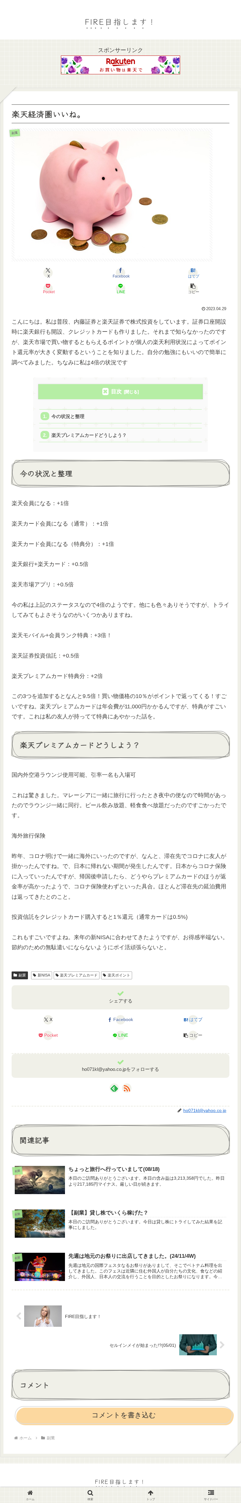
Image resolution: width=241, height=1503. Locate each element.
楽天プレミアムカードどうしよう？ (89, 435)
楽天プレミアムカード (79, 975)
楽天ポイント (119, 975)
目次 (116, 391)
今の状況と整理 (67, 416)
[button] (193, 288)
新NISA (44, 975)
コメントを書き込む (124, 1415)
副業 (22, 975)
